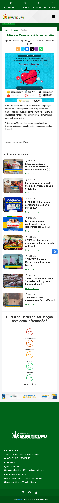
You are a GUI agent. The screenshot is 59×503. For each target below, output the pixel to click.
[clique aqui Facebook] (29, 492)
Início (6, 30)
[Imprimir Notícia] (18, 49)
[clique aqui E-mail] (23, 492)
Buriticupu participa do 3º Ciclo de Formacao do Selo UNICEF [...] (39, 186)
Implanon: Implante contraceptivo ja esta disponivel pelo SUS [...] (37, 224)
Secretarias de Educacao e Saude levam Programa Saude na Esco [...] (39, 281)
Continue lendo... (32, 174)
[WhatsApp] (41, 49)
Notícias (14, 30)
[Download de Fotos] (23, 49)
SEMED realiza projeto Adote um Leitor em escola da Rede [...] (39, 243)
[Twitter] (32, 49)
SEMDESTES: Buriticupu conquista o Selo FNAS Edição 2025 (37, 205)
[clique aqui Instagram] (36, 492)
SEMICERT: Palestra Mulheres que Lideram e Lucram (38, 262)
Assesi (20, 499)
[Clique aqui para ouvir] (36, 49)
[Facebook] (27, 49)
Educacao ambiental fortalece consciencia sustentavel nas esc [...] (37, 167)
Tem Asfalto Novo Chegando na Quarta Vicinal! (40, 299)
